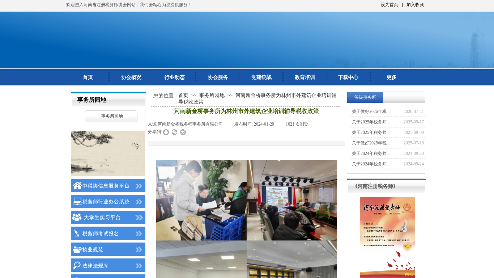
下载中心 (348, 77)
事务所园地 (112, 116)
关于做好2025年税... (371, 143)
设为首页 (389, 4)
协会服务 (218, 77)
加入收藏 (415, 4)
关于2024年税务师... (371, 153)
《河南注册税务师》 (375, 186)
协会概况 (131, 77)
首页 (88, 77)
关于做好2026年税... (371, 111)
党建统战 (261, 77)
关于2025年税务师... (371, 122)
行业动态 (175, 77)
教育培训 (305, 77)
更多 (392, 77)
